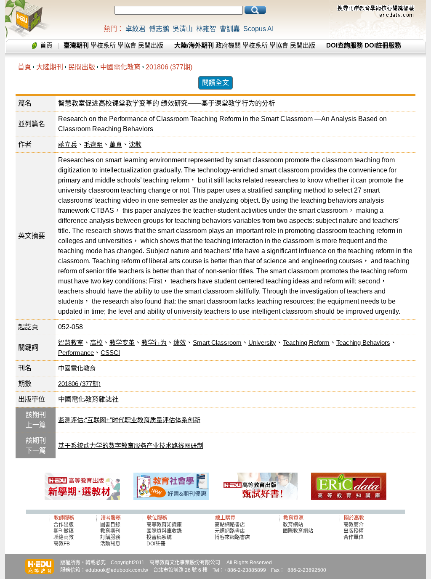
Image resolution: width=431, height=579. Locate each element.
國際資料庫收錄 (164, 531)
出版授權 (353, 531)
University (262, 342)
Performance (76, 352)
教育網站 (293, 525)
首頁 (46, 45)
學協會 (126, 45)
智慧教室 (70, 342)
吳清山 (183, 28)
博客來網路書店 (232, 537)
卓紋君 (135, 28)
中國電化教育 (120, 67)
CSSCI (110, 352)
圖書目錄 (110, 525)
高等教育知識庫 (164, 525)
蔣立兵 (67, 144)
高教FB (61, 544)
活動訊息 (110, 544)
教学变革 (122, 342)
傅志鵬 (159, 28)
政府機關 (228, 45)
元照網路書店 (230, 531)
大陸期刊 (49, 67)
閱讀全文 (215, 82)
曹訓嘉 (230, 28)
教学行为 (154, 342)
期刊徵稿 (63, 531)
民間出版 (150, 45)
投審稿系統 (159, 537)
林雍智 (206, 28)
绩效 (179, 342)
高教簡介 (353, 525)
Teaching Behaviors (363, 342)
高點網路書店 (230, 525)
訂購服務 (110, 537)
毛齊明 (93, 144)
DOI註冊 (155, 544)
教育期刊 (110, 531)
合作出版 (63, 525)
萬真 (115, 144)
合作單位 (353, 537)
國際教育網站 (298, 531)
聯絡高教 (63, 537)
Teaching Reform (306, 342)
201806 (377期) (169, 67)
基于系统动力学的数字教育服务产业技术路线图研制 (130, 445)
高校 (96, 342)
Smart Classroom (217, 342)
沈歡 (135, 144)
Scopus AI (258, 28)
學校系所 (103, 45)
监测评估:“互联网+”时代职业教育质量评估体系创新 (129, 419)
